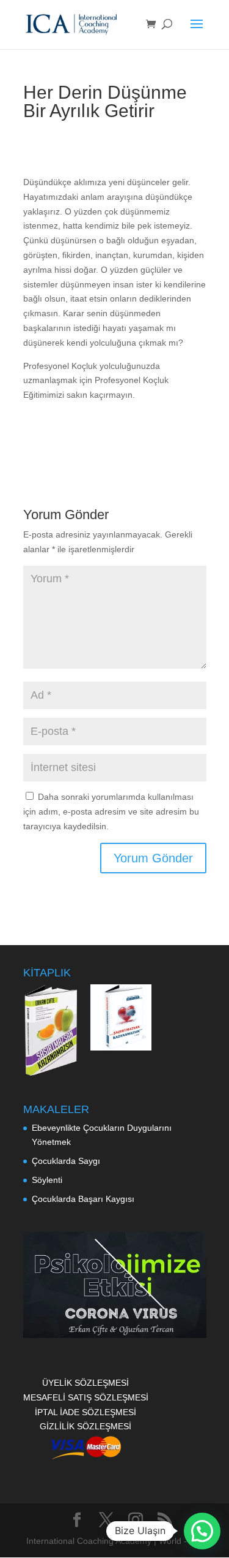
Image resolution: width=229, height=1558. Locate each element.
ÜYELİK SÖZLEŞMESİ (85, 1383)
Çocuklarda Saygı (66, 1161)
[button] (202, 1531)
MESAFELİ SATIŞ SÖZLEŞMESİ (85, 1397)
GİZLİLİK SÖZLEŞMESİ (85, 1426)
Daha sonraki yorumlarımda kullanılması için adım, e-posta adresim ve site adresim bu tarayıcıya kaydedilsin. (111, 811)
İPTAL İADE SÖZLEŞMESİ (85, 1412)
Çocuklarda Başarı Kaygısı (83, 1199)
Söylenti (47, 1180)
